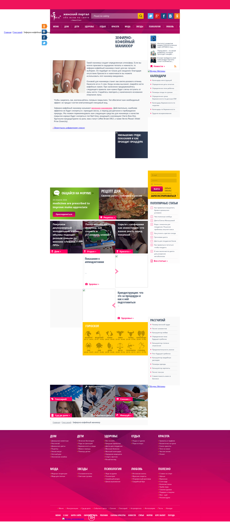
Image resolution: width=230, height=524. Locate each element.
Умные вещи (56, 451)
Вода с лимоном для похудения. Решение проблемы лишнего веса (164, 227)
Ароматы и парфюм (167, 441)
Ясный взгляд (110, 459)
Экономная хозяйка (59, 457)
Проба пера (164, 487)
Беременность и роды (87, 446)
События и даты (100, 508)
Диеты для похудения (113, 446)
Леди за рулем (111, 473)
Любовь (170, 26)
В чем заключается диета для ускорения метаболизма (164, 253)
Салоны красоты (118, 515)
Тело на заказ (164, 449)
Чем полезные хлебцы (163, 216)
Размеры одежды (159, 364)
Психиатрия (110, 476)
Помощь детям (84, 451)
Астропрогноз (136, 508)
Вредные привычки (113, 443)
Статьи (141, 515)
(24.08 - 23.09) (109, 350)
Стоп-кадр (163, 481)
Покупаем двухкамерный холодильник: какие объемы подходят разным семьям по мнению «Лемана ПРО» (66, 235)
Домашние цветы (58, 446)
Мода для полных (58, 476)
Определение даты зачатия (163, 84)
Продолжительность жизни (163, 349)
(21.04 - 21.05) (130, 338)
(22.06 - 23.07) (88, 350)
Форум (150, 515)
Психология (155, 26)
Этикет (162, 454)
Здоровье (89, 26)
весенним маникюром (101, 108)
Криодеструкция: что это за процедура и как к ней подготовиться (130, 297)
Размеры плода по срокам (162, 92)
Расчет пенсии (158, 372)
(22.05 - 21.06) (141, 338)
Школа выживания (112, 481)
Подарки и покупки (166, 492)
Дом (66, 26)
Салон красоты (165, 446)
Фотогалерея (150, 508)
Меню (56, 26)
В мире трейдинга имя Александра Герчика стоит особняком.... (166, 60)
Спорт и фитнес (111, 457)
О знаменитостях (85, 473)
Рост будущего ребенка (161, 353)
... (158, 36)
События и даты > (104, 415)
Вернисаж (163, 479)
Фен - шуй (163, 495)
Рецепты (54, 449)
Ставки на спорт (165, 473)
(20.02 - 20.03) (109, 338)
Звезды (139, 26)
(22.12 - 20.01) (88, 338)
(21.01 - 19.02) (99, 338)
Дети (77, 26)
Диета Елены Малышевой (164, 220)
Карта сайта (76, 515)
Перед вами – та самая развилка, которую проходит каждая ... (166, 52)
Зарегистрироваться (163, 195)
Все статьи (160, 260)
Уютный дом (56, 454)
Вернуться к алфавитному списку (69, 128)
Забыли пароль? (168, 189)
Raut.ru (106, 523)
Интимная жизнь (139, 473)
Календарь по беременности (163, 109)
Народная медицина (113, 454)
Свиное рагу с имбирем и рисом (121, 195)
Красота (115, 26)
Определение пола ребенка (163, 88)
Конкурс (169, 508)
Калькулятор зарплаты (161, 368)
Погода (171, 515)
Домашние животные (60, 441)
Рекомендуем (164, 497)
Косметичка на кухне (167, 443)
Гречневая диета (161, 237)
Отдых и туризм (138, 441)
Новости (158, 66)
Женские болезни (112, 449)
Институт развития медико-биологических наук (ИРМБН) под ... (167, 45)
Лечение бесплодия (86, 441)
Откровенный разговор (141, 479)
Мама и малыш (84, 449)
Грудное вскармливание (161, 113)
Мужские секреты (139, 476)
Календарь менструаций (162, 80)
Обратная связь (90, 515)
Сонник (113, 508)
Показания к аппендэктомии (94, 260)
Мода (127, 26)
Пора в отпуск (137, 443)
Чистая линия (165, 451)
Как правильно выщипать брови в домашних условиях (164, 210)
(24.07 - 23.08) (99, 350)
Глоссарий (123, 508)
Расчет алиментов (159, 328)
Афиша (162, 476)
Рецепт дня (111, 191)
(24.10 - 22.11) (131, 350)
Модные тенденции (59, 473)
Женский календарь (113, 451)
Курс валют (160, 515)
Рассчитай (55, 443)
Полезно (183, 26)
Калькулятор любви (160, 332)
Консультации (72, 508)
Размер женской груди (161, 324)
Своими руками (165, 489)
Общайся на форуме (76, 193)
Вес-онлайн (110, 441)
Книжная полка (165, 484)
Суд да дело (86, 508)
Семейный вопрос (112, 479)
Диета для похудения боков (165, 241)
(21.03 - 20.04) (120, 338)
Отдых (103, 26)
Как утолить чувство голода (165, 233)
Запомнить (158, 184)
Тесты (160, 508)
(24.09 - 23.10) (120, 350)
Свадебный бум (138, 481)
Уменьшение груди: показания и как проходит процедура (130, 138)
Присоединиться (64, 214)
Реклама (104, 515)
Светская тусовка (85, 476)
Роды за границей (85, 443)
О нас (65, 515)
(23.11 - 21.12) (141, 350)
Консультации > (97, 386)
